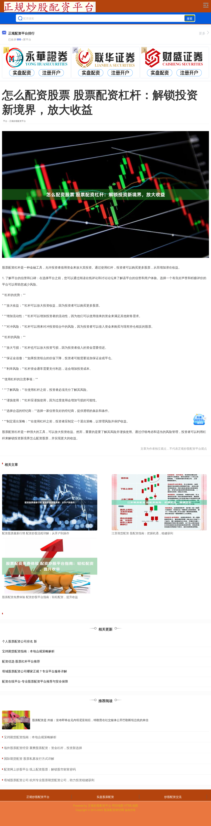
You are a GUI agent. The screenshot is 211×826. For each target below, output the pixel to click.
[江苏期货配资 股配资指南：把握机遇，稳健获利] (159, 502)
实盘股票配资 (105, 797)
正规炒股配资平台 (37, 797)
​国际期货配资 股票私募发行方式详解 (29, 758)
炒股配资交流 (173, 797)
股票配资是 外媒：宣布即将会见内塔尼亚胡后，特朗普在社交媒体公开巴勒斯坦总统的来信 (90, 720)
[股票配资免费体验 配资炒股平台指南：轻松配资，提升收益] (49, 566)
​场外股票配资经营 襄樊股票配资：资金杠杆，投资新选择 (43, 747)
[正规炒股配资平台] (50, 7)
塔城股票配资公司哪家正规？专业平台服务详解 (34, 671)
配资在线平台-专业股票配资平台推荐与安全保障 (35, 681)
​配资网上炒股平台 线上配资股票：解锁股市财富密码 (40, 769)
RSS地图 (117, 805)
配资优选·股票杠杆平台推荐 (21, 661)
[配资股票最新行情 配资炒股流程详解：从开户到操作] (49, 502)
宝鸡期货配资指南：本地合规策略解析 (28, 651)
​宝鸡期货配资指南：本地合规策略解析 (30, 737)
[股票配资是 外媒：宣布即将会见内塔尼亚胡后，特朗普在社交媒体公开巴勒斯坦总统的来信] (16, 720)
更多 (202, 33)
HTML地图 (131, 805)
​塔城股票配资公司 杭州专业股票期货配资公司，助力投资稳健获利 (49, 780)
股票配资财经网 (114, 810)
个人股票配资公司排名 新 (19, 641)
